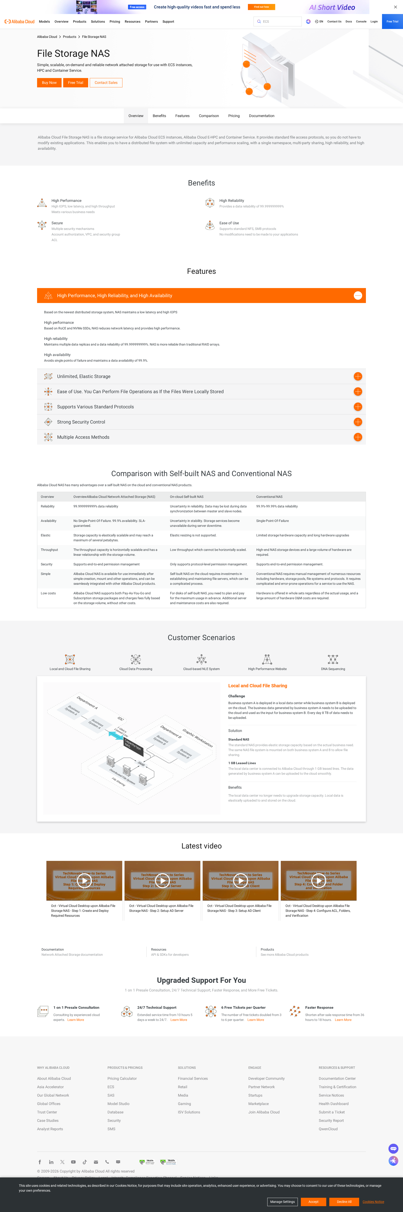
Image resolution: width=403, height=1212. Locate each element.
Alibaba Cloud (47, 37)
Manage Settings (282, 1202)
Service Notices (331, 1095)
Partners (151, 21)
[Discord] (118, 1162)
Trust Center (47, 1112)
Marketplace (258, 1103)
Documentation (261, 116)
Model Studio (118, 1103)
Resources (132, 21)
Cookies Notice (373, 1202)
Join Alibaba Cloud (264, 1112)
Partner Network (261, 1087)
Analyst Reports (50, 1129)
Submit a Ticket (332, 1112)
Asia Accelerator (50, 1087)
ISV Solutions (189, 1112)
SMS (111, 1129)
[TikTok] (84, 1162)
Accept (314, 1202)
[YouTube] (73, 1162)
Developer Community (266, 1078)
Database (115, 1112)
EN (321, 21)
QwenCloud (328, 1129)
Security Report (331, 1120)
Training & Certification (337, 1087)
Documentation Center (337, 1078)
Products (79, 21)
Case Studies (48, 1120)
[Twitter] (62, 1162)
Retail (182, 1087)
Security (114, 1120)
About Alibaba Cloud (54, 1078)
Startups (255, 1095)
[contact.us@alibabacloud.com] (96, 1162)
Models (44, 21)
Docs (349, 21)
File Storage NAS (94, 37)
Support (168, 21)
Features (182, 116)
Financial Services (193, 1078)
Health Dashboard (334, 1103)
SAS (111, 1095)
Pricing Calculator (122, 1078)
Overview (61, 21)
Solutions (98, 21)
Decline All (344, 1202)
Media (183, 1095)
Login (374, 21)
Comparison (209, 116)
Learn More (75, 1020)
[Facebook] (40, 1162)
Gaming (184, 1103)
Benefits (159, 116)
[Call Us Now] (107, 1162)
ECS (111, 1087)
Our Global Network (53, 1095)
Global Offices (48, 1103)
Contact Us (334, 21)
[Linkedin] (51, 1162)
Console (361, 21)
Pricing (115, 21)
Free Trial (392, 21)
